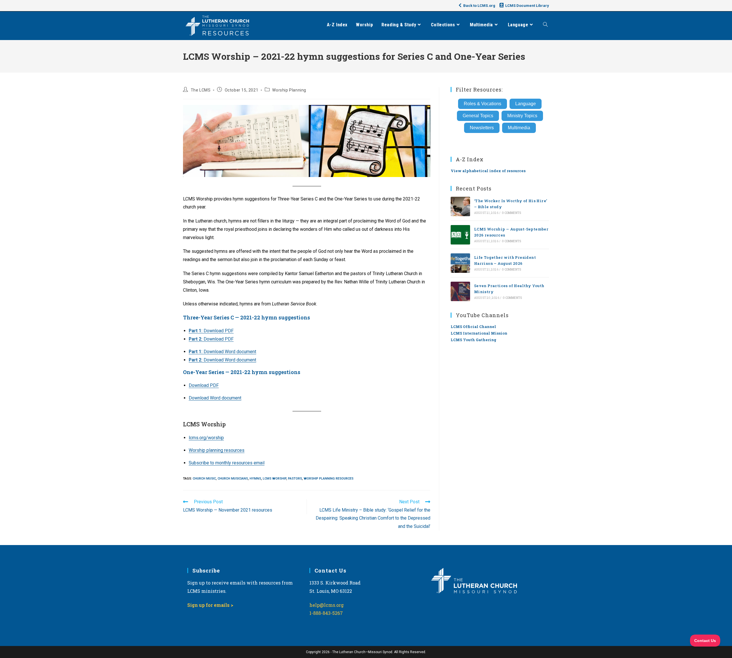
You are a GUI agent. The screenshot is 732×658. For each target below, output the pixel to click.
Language (525, 103)
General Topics (478, 115)
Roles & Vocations (482, 103)
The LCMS (201, 90)
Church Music (204, 478)
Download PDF (211, 330)
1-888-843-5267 (326, 613)
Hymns (255, 478)
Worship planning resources (216, 450)
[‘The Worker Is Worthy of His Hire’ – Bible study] (460, 206)
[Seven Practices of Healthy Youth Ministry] (460, 291)
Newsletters (482, 127)
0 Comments (511, 213)
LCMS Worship (274, 478)
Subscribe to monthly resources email (226, 463)
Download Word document (222, 351)
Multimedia (519, 127)
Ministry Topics (522, 115)
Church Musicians (233, 478)
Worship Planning (289, 90)
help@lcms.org (326, 605)
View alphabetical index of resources (488, 170)
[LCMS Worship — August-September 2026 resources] (460, 234)
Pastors (295, 478)
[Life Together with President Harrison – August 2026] (460, 263)
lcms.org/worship (206, 437)
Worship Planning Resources (328, 478)
